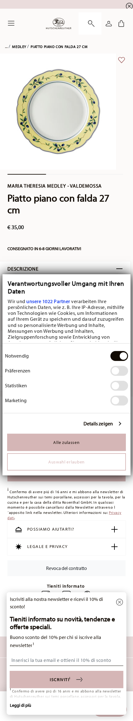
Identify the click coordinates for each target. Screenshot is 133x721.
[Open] (90, 23)
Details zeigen (98, 424)
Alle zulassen (66, 442)
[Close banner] (129, 6)
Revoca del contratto (66, 568)
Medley (19, 46)
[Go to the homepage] (59, 23)
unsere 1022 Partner (48, 301)
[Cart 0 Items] (121, 23)
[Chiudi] (119, 602)
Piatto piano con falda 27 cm (59, 46)
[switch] (119, 371)
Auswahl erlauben (66, 462)
